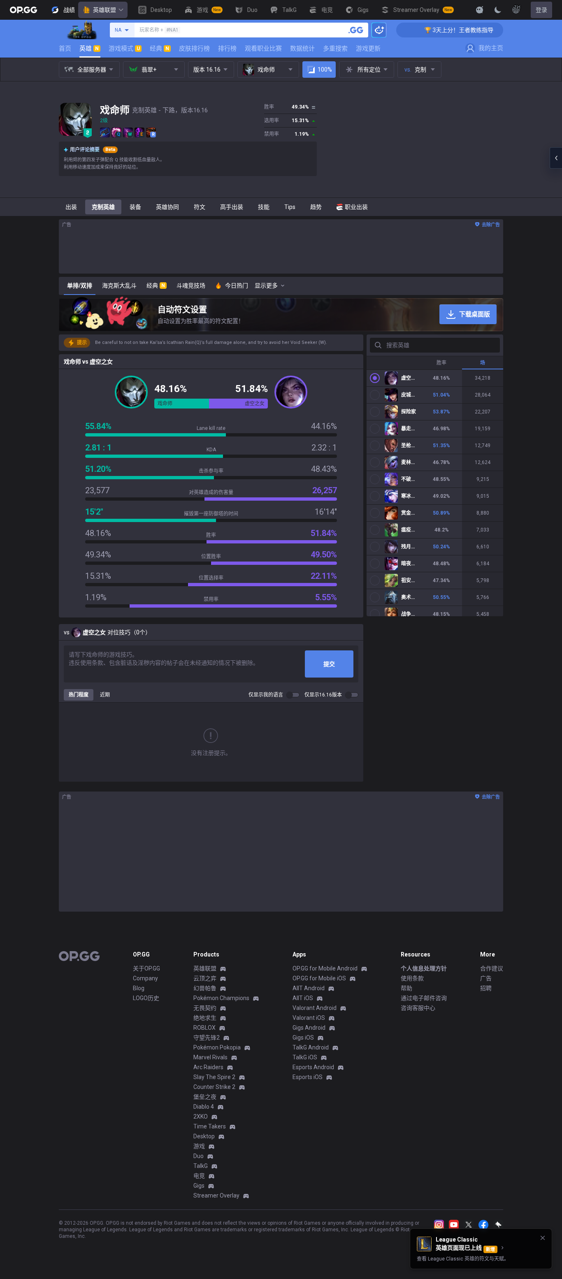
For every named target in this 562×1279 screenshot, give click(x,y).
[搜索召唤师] (356, 30)
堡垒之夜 (204, 1096)
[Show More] (479, 10)
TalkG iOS (305, 1057)
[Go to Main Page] (23, 10)
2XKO (200, 1116)
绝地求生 (204, 1017)
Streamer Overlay (216, 1195)
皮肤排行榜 (194, 48)
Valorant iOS (309, 1017)
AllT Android (309, 988)
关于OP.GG (146, 968)
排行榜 (227, 48)
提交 (329, 664)
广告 (486, 978)
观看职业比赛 (263, 48)
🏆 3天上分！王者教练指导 (436, 30)
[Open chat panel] (556, 158)
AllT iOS (303, 998)
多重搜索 (335, 48)
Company (145, 978)
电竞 (199, 1175)
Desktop (204, 1136)
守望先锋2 (206, 1037)
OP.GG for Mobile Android (325, 968)
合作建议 (491, 968)
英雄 (89, 48)
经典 (159, 48)
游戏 (199, 1146)
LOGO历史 (146, 998)
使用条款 (412, 978)
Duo (198, 1156)
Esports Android (313, 1067)
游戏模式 (124, 48)
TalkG (200, 1166)
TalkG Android (311, 1047)
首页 (65, 48)
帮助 (406, 988)
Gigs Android (309, 1027)
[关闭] (542, 1238)
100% (325, 69)
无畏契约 (204, 1008)
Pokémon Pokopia (217, 1047)
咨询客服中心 (418, 1008)
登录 (541, 10)
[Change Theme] (498, 10)
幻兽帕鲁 (204, 988)
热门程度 (78, 695)
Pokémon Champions (221, 998)
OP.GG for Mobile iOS (319, 978)
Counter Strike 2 (214, 1087)
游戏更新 (368, 48)
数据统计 (302, 48)
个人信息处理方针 (424, 968)
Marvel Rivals (210, 1057)
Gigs (198, 1185)
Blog (138, 988)
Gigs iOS (303, 1037)
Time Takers (209, 1126)
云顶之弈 (204, 978)
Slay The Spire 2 (214, 1077)
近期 (105, 695)
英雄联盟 (104, 10)
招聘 (486, 988)
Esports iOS (308, 1077)
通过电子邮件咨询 (424, 998)
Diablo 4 (203, 1106)
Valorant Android (315, 1008)
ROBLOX (204, 1027)
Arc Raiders (208, 1067)
